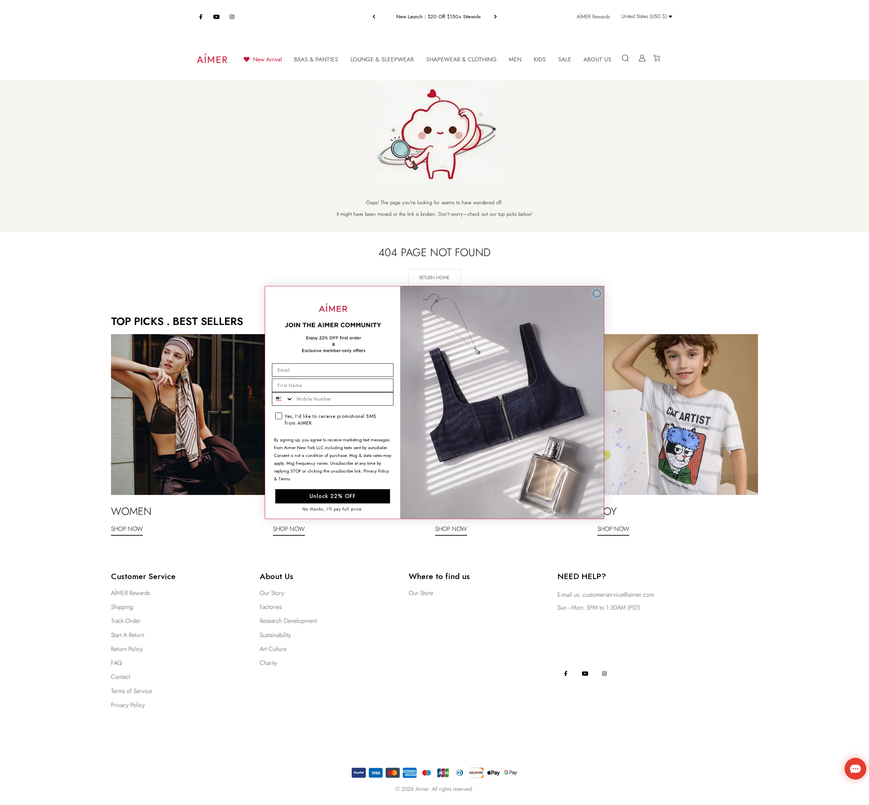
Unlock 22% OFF (333, 496)
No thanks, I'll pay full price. (332, 509)
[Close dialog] (597, 293)
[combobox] (282, 398)
